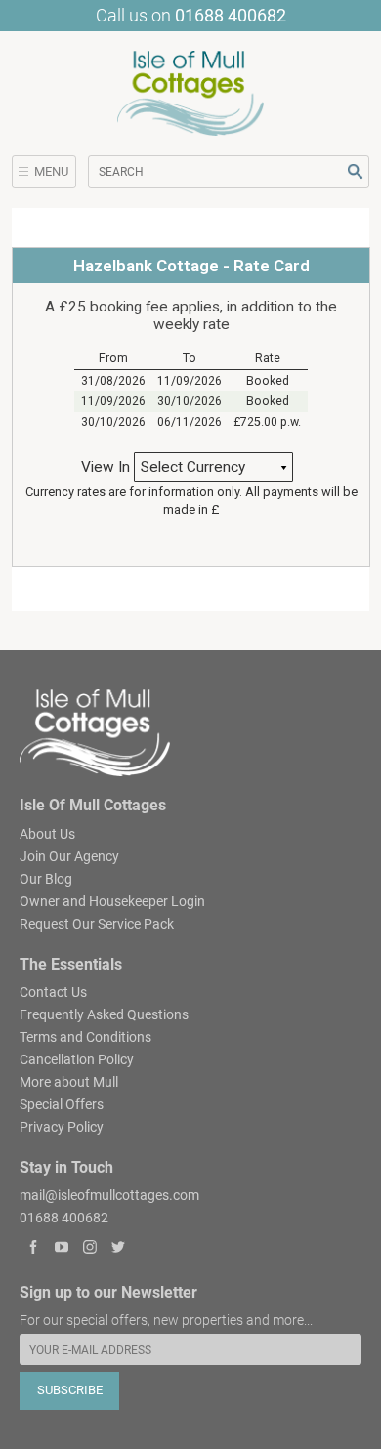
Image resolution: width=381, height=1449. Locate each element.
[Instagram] (90, 1248)
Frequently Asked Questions (104, 1014)
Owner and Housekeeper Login (112, 901)
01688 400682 (230, 15)
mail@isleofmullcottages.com (109, 1195)
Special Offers (62, 1104)
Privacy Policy (62, 1127)
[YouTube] (62, 1248)
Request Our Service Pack (97, 924)
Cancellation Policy (77, 1059)
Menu (51, 171)
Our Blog (46, 879)
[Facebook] (34, 1248)
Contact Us (53, 992)
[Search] (355, 171)
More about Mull (69, 1082)
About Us (47, 834)
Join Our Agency (69, 856)
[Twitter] (118, 1248)
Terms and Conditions (85, 1037)
